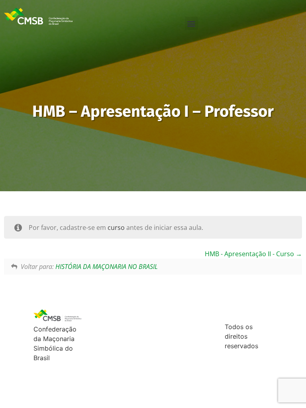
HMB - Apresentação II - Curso (250, 253)
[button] (191, 23)
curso (116, 227)
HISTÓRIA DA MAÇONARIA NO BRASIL (106, 266)
